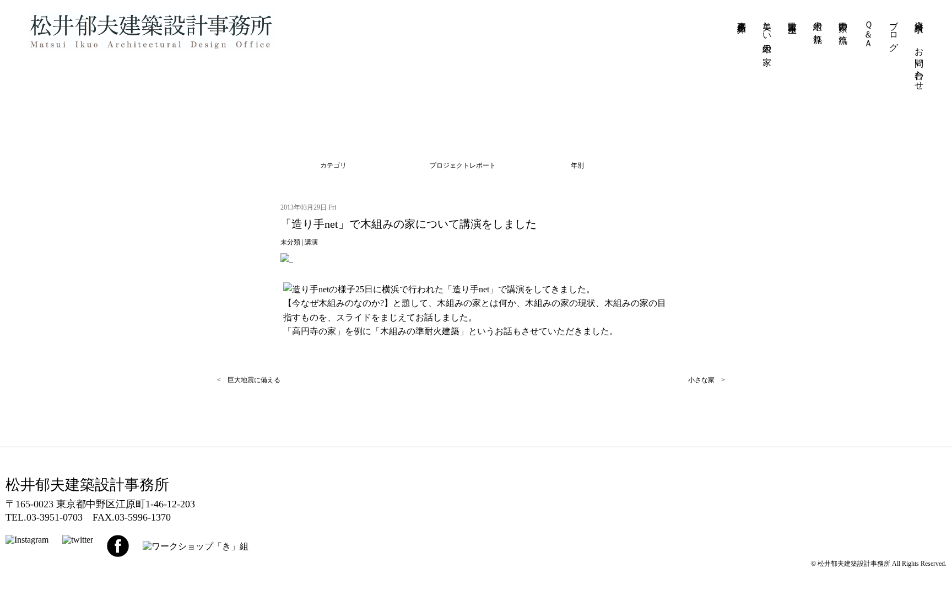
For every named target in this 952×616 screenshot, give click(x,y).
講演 (311, 242)
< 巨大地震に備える (248, 380)
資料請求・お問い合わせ (919, 51)
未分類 (290, 242)
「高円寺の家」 (314, 331)
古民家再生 (792, 17)
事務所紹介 (742, 17)
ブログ (894, 31)
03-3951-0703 (54, 517)
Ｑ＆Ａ (868, 29)
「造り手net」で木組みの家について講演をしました (408, 224)
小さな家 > (706, 380)
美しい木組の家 (767, 33)
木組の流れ (818, 27)
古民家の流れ (843, 27)
